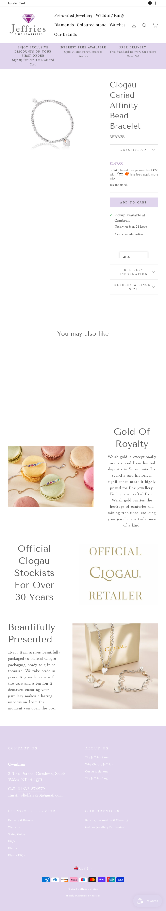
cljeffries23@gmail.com (42, 794)
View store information (129, 233)
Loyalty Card (16, 3)
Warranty (14, 827)
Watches (118, 24)
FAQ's (11, 841)
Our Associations (96, 771)
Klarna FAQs (16, 855)
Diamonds (64, 24)
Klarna (12, 848)
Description (133, 149)
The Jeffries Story (97, 757)
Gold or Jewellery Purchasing (104, 827)
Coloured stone (91, 24)
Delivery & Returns (21, 820)
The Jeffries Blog (96, 778)
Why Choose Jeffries (99, 764)
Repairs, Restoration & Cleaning (106, 820)
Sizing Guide (16, 834)
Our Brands (65, 34)
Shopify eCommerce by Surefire (83, 895)
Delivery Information (134, 272)
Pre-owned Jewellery (73, 15)
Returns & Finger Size (133, 287)
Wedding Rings (110, 15)
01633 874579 (31, 788)
